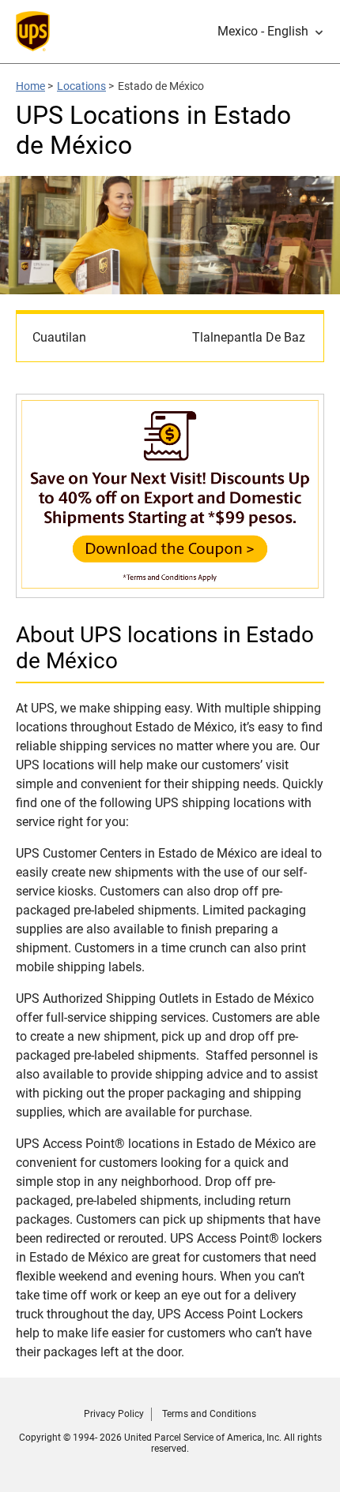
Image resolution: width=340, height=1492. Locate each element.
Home (30, 86)
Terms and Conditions (209, 1413)
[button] (270, 31)
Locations (81, 86)
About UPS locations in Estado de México (165, 648)
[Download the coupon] (170, 589)
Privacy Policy (114, 1413)
